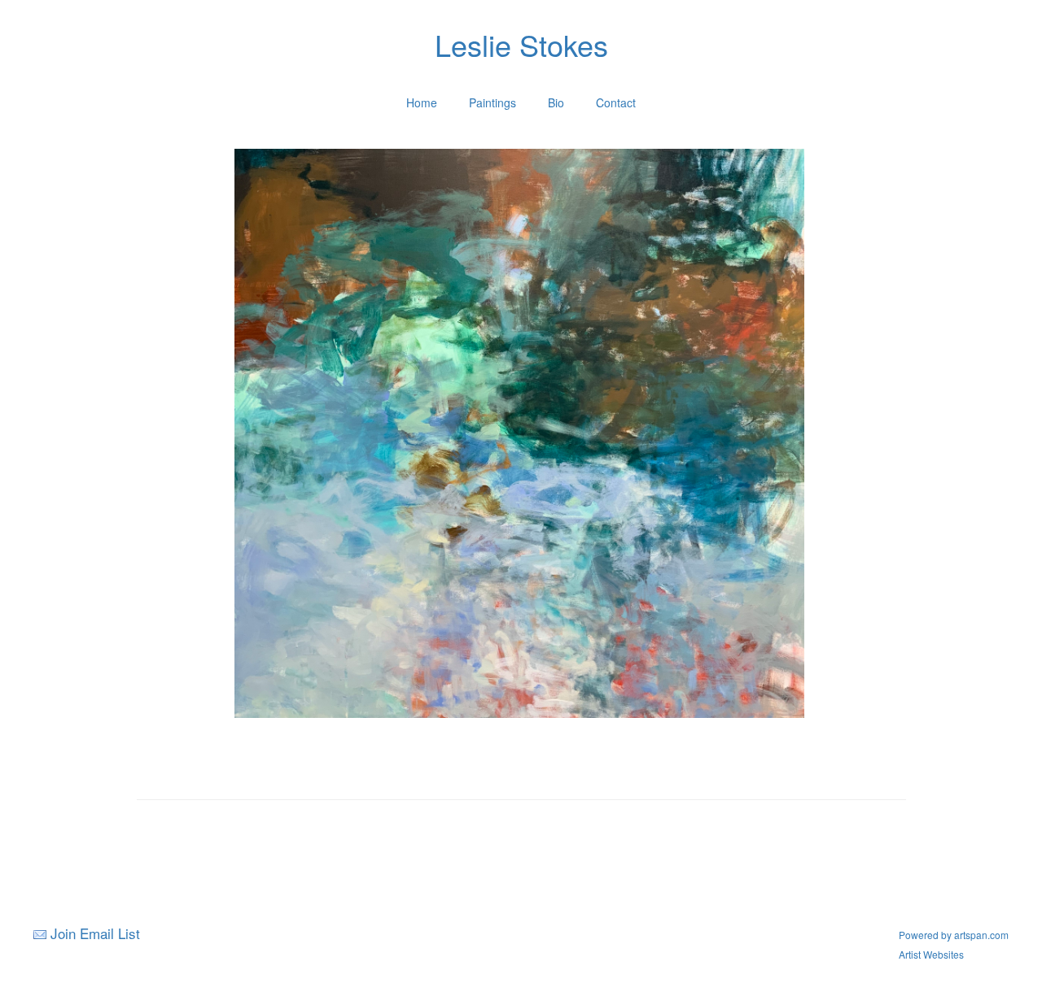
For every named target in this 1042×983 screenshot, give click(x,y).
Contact (616, 102)
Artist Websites (931, 954)
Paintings (492, 102)
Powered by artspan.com (954, 935)
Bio (556, 102)
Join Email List (95, 933)
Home (421, 102)
